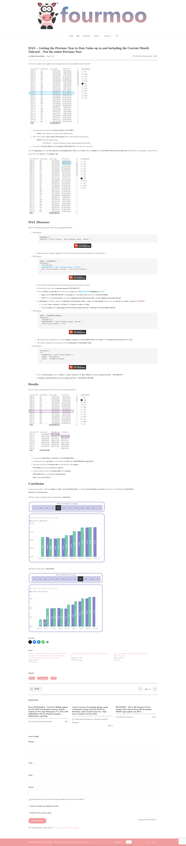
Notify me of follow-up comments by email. (44, 806)
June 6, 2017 (50, 56)
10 (112, 726)
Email (30, 775)
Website (30, 787)
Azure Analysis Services (84, 719)
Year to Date (42, 678)
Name (30, 763)
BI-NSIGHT (122, 717)
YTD (53, 678)
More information (118, 842)
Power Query (148, 56)
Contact (96, 36)
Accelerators (87, 36)
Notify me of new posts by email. (41, 813)
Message (31, 741)
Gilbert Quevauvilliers (37, 56)
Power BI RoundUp (45, 721)
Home (71, 36)
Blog (77, 36)
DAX (31, 678)
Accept (128, 842)
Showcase (107, 36)
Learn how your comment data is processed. (65, 827)
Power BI (138, 56)
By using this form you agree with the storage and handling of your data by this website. (57, 799)
